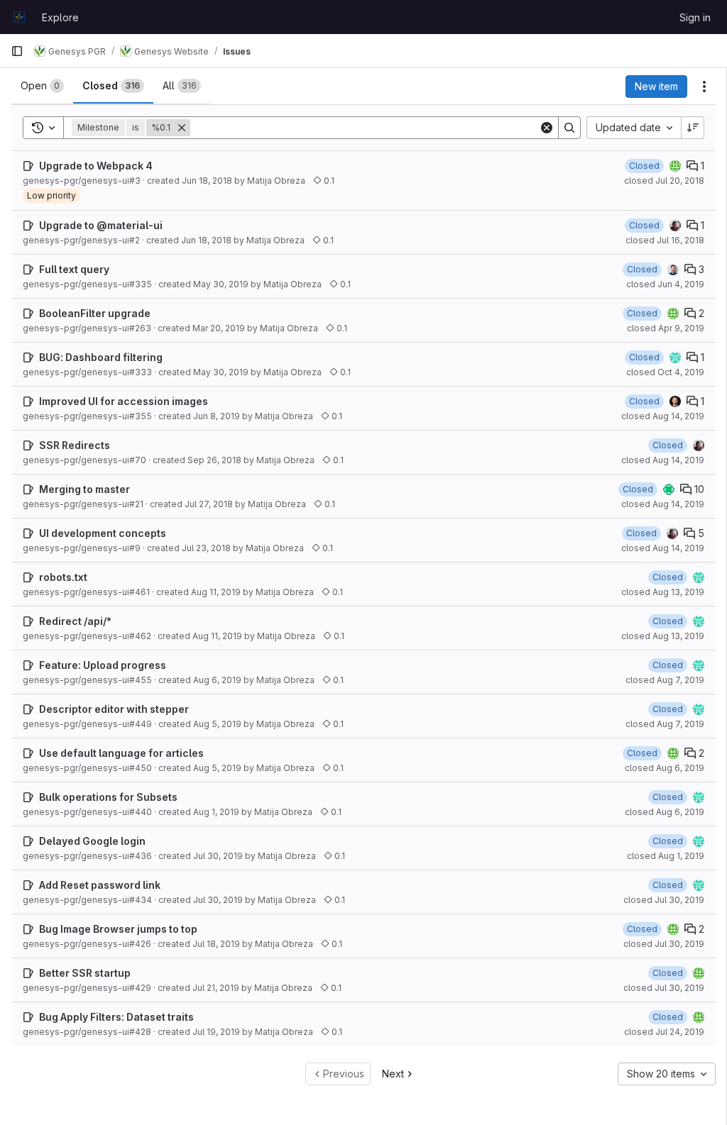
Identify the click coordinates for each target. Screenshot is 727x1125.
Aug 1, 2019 (216, 812)
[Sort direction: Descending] (693, 127)
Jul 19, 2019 (216, 1031)
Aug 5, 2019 (217, 724)
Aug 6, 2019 (217, 680)
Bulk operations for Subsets (108, 797)
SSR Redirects (74, 445)
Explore (60, 17)
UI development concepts (102, 533)
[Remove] (181, 127)
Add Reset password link (99, 885)
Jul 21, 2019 (215, 987)
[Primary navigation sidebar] (17, 51)
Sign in (695, 17)
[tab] (42, 86)
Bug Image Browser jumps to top (118, 929)
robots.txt (63, 577)
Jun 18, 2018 (207, 180)
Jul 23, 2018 (206, 548)
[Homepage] (19, 17)
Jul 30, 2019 (218, 855)
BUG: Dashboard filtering (101, 357)
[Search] (569, 127)
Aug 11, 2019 (216, 592)
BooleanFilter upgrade (95, 313)
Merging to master (84, 489)
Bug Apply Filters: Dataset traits (116, 1017)
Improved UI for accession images (123, 401)
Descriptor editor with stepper (114, 709)
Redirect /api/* (75, 621)
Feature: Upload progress (102, 665)
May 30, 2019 (220, 284)
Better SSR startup (85, 973)
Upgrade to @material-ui (101, 225)
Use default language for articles (121, 753)
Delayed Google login (92, 841)
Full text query (74, 269)
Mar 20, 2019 (218, 328)
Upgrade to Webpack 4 (96, 166)
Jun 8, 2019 (216, 416)
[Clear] (546, 127)
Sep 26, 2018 (214, 460)
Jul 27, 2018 (209, 504)
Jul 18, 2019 (216, 943)
